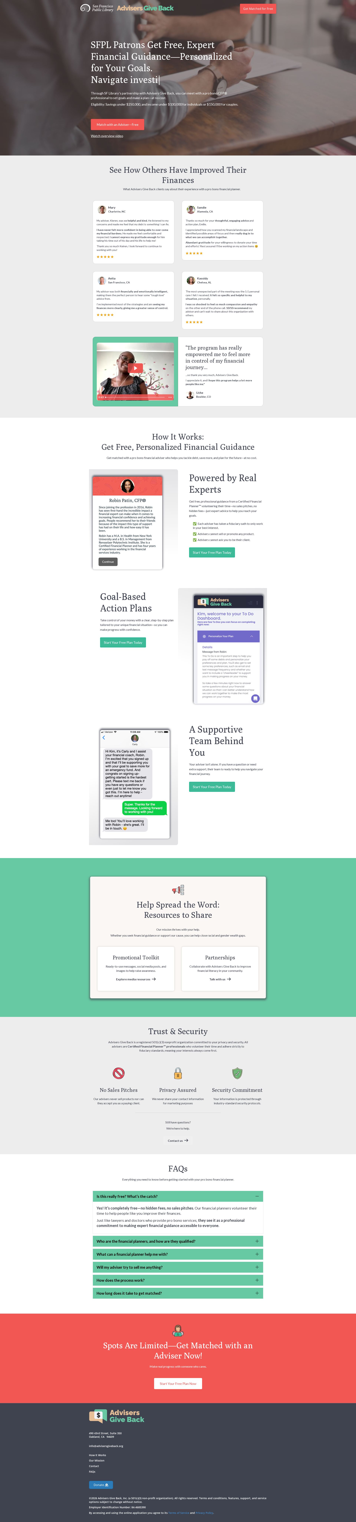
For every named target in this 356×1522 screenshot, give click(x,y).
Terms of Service (178, 1513)
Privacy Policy (204, 1513)
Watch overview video (107, 136)
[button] (178, 1196)
